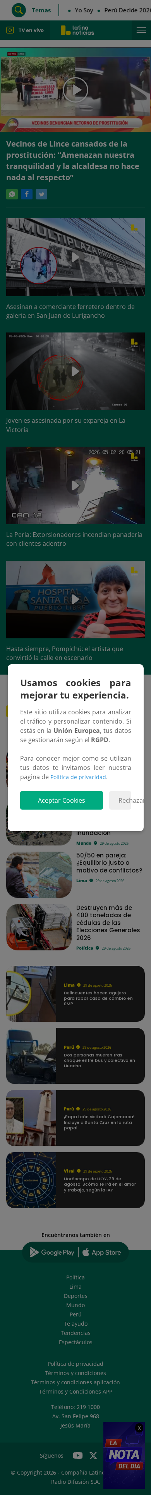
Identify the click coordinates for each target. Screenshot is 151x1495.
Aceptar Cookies (61, 800)
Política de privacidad (78, 777)
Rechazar (124, 800)
